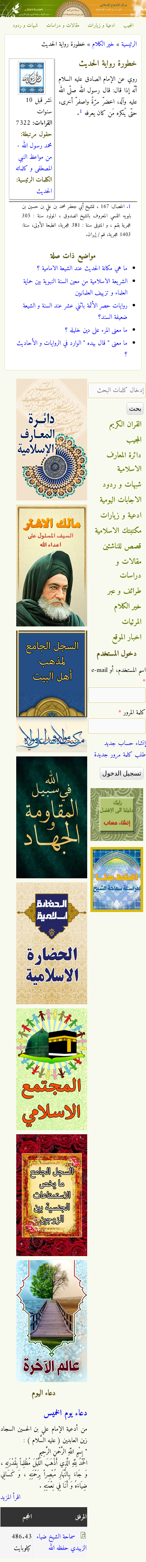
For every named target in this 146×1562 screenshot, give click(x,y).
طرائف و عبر (125, 591)
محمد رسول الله (36, 146)
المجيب (128, 25)
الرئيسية (129, 44)
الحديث (44, 191)
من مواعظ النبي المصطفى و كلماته (33, 163)
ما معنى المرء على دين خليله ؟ (96, 330)
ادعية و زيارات (101, 25)
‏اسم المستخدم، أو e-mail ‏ (118, 676)
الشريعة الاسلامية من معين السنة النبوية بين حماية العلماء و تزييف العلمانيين (75, 287)
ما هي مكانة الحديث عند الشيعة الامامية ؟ (82, 268)
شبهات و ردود (25, 25)
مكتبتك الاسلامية (118, 531)
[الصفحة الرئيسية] (73, 15)
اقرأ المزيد (10, 1497)
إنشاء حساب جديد (125, 743)
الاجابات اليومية (121, 500)
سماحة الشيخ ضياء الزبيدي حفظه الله (61, 1542)
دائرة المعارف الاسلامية (124, 462)
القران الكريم (126, 424)
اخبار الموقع (127, 637)
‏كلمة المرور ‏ (132, 712)
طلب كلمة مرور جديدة (120, 754)
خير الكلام (103, 44)
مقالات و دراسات (62, 25)
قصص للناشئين (122, 546)
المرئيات (132, 622)
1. (129, 206)
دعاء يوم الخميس (65, 1413)
